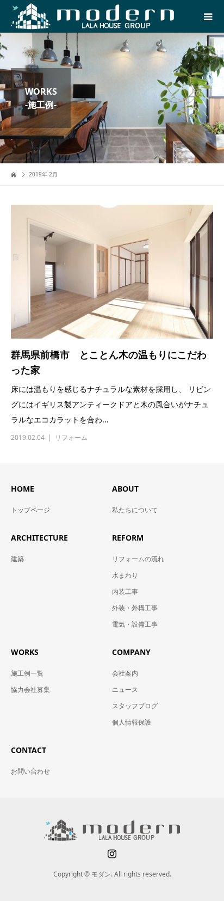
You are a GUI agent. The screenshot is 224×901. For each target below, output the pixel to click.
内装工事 (125, 591)
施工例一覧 (27, 673)
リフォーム (71, 437)
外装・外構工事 (135, 607)
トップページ (30, 509)
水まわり (125, 575)
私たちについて (135, 509)
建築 (17, 558)
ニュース (125, 689)
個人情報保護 (131, 722)
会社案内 (125, 673)
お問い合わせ (30, 771)
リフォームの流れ (138, 558)
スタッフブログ (135, 705)
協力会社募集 (30, 689)
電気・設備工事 (135, 624)
